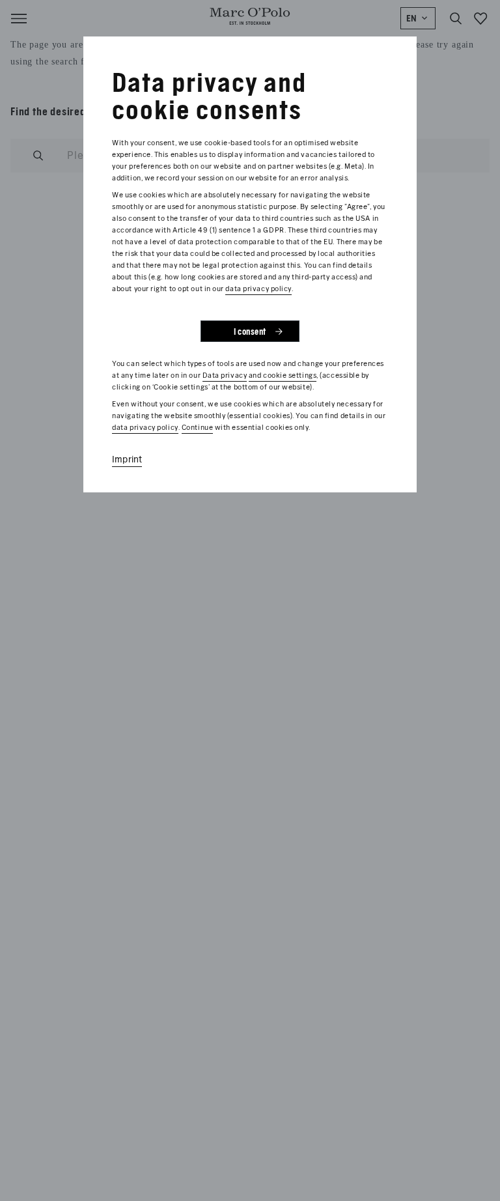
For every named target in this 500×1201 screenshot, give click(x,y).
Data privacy (224, 375)
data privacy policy (258, 288)
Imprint (127, 459)
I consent (250, 332)
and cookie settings (282, 375)
